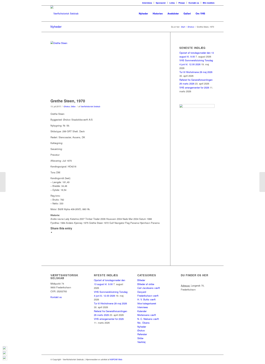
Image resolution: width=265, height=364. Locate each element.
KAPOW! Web (116, 359)
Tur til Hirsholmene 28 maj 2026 (195, 72)
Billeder (141, 280)
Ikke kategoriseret (146, 303)
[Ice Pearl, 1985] (262, 182)
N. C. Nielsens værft (148, 319)
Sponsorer (161, 2)
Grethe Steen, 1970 (67, 100)
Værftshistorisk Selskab (90, 106)
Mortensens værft (146, 315)
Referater (142, 334)
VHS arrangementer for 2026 (194, 87)
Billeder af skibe (145, 284)
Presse (181, 2)
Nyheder (55, 27)
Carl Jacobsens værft (148, 288)
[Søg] (211, 13)
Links (172, 2)
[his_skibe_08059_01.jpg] (105, 69)
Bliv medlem (209, 2)
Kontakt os (194, 2)
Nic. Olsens (143, 322)
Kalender (142, 311)
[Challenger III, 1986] (3, 182)
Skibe (73, 106)
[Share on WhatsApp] (55, 232)
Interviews (147, 2)
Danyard (141, 292)
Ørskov (67, 106)
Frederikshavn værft (147, 295)
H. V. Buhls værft (146, 299)
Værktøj (141, 342)
